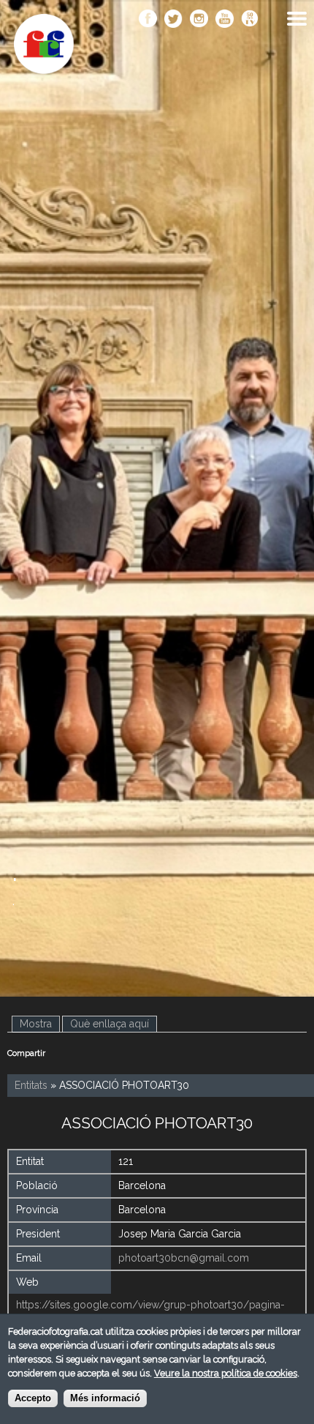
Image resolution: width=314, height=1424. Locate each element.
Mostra (40, 1024)
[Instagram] (199, 20)
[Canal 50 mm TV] (250, 20)
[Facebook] (148, 20)
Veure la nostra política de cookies (225, 1373)
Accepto (33, 1398)
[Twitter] (173, 20)
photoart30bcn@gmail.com (183, 1258)
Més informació (105, 1398)
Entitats (31, 1085)
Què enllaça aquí (109, 1024)
